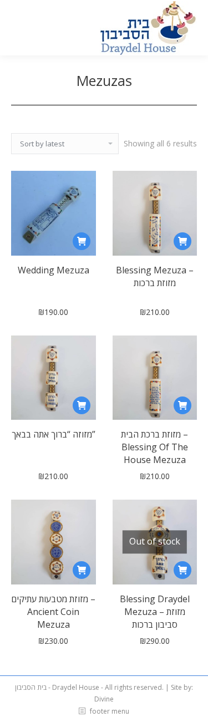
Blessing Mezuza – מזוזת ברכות (155, 276)
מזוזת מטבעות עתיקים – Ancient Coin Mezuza (53, 612)
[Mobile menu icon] (17, 27)
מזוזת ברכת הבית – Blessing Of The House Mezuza (154, 447)
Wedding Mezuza (53, 270)
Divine (104, 699)
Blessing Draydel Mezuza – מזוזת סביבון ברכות (155, 612)
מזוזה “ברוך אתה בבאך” (53, 434)
